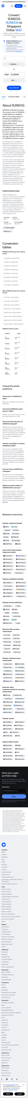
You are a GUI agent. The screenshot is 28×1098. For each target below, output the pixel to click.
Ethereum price (6, 1057)
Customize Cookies (12, 1089)
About (3, 852)
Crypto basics (6, 899)
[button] (25, 6)
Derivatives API (6, 1050)
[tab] (4, 96)
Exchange (5, 990)
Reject (8, 1094)
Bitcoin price (5, 1055)
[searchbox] (14, 80)
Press (3, 862)
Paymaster (5, 1022)
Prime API (5, 1047)
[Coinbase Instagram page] (11, 1079)
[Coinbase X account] (1, 1079)
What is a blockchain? (8, 914)
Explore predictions (8, 967)
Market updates (6, 906)
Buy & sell (5, 952)
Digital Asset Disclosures (9, 884)
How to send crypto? (8, 919)
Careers (4, 854)
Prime (3, 985)
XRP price (5, 1062)
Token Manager (6, 979)
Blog (3, 859)
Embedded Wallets (7, 1010)
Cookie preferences (8, 877)
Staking (4, 987)
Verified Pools (6, 997)
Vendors (4, 869)
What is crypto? (6, 911)
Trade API (4, 1020)
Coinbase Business (7, 974)
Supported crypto (7, 944)
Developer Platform (8, 1002)
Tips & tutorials (6, 901)
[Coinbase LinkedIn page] (6, 1079)
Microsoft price (6, 1073)
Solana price (5, 1060)
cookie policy (10, 1084)
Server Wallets (6, 1007)
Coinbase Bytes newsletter (10, 896)
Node (3, 1032)
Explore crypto (6, 889)
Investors (4, 867)
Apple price (5, 1070)
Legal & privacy (6, 872)
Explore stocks (6, 891)
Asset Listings (6, 972)
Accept (19, 1094)
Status (4, 946)
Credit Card (5, 962)
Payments (5, 977)
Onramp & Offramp (7, 1015)
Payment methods (7, 939)
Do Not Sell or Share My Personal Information (12, 880)
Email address (5, 787)
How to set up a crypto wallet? (11, 916)
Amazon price (6, 1075)
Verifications (6, 1030)
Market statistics (7, 894)
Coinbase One (6, 957)
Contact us (5, 929)
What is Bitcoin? (7, 909)
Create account (6, 932)
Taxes (3, 921)
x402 (3, 1017)
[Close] (24, 1085)
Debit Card (5, 964)
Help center (5, 927)
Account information (8, 937)
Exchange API (6, 1042)
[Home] (3, 6)
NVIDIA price (5, 1068)
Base (3, 1005)
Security (4, 864)
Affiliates (4, 857)
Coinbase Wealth (7, 959)
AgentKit (4, 1035)
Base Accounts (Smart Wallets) (11, 1012)
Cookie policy (6, 874)
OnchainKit (5, 1025)
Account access (6, 941)
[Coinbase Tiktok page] (16, 1079)
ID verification (6, 934)
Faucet (4, 1040)
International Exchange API (10, 1045)
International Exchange (9, 992)
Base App (4, 954)
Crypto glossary (6, 904)
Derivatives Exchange (8, 995)
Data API (4, 1027)
